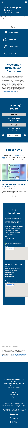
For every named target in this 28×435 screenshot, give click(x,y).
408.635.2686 (16, 387)
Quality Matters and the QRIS (8, 83)
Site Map (14, 392)
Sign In (14, 397)
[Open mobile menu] (3, 2)
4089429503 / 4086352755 (15, 389)
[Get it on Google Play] (14, 417)
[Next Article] (15, 196)
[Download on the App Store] (14, 421)
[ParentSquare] (14, 414)
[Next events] (25, 135)
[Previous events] (3, 135)
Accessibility (14, 394)
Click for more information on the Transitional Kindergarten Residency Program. (14, 355)
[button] (25, 2)
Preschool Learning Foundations (9, 91)
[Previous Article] (12, 196)
